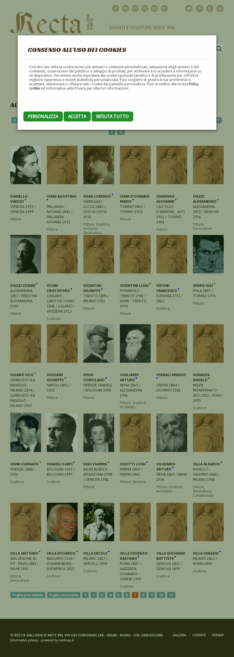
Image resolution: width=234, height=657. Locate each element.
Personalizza (43, 116)
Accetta (77, 116)
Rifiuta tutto (112, 116)
